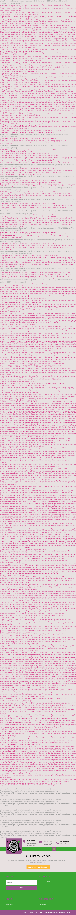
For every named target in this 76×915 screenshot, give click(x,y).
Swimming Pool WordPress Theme (36, 912)
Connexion (9, 904)
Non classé (43, 904)
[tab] (54, 849)
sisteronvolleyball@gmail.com (49, 844)
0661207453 (63, 843)
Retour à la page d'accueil (39, 867)
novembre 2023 (44, 882)
